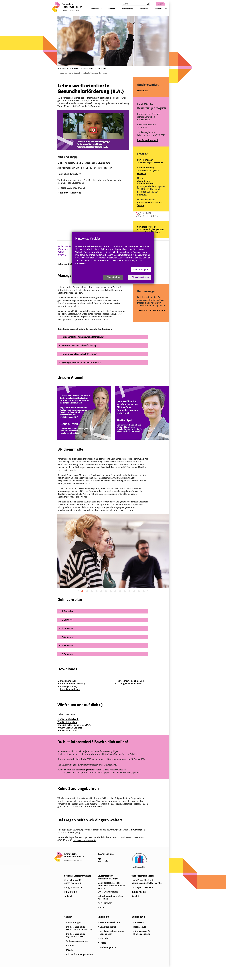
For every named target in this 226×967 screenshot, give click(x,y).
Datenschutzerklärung (124, 260)
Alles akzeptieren (140, 277)
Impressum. (81, 263)
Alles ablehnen (114, 277)
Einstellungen (141, 269)
